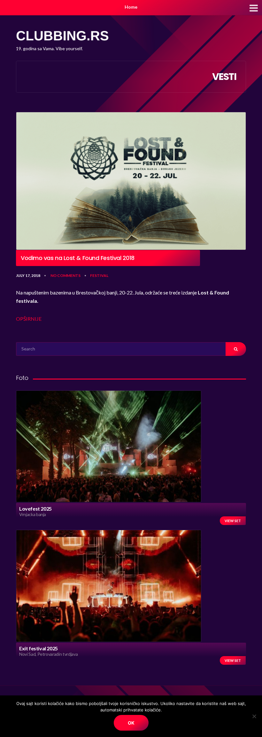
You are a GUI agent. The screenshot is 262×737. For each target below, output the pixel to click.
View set (233, 521)
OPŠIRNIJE (29, 319)
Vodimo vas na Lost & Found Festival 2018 (78, 258)
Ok (131, 722)
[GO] (236, 349)
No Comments (65, 275)
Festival (99, 275)
